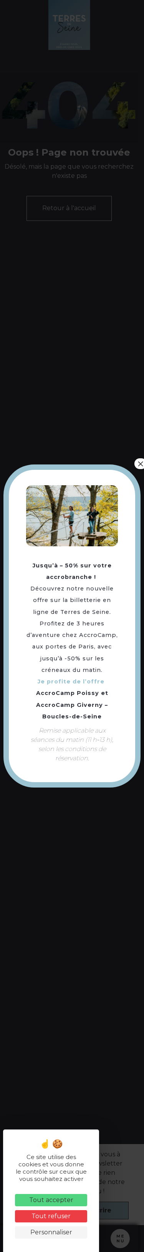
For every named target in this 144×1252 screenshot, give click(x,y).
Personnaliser (51, 1232)
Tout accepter (51, 1200)
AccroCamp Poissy (67, 693)
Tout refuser (51, 1216)
